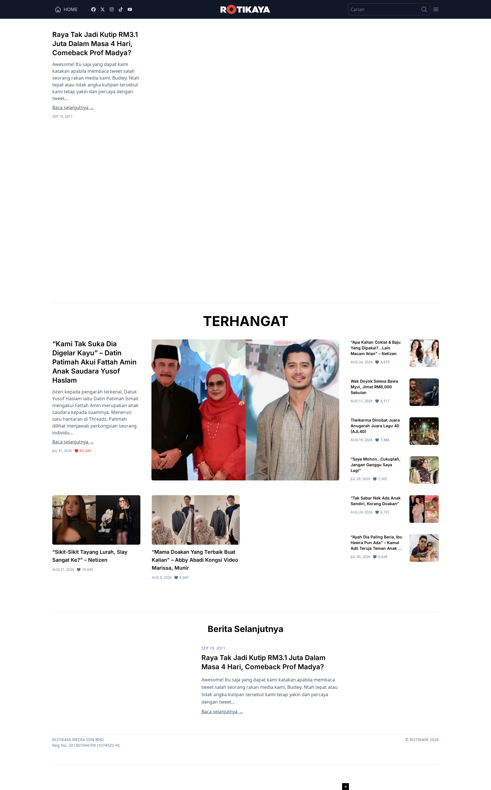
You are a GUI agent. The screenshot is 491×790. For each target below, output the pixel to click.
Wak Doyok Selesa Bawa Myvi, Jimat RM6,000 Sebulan (374, 387)
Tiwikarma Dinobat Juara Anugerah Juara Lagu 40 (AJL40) (375, 426)
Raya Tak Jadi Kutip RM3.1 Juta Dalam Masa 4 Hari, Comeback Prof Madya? (95, 43)
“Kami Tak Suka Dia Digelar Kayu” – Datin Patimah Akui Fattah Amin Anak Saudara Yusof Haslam (94, 362)
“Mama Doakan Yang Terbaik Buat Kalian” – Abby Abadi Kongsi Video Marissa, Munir (195, 560)
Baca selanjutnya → (73, 107)
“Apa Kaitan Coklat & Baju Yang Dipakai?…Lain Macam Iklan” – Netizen (376, 348)
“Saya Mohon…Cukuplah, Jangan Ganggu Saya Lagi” (375, 465)
